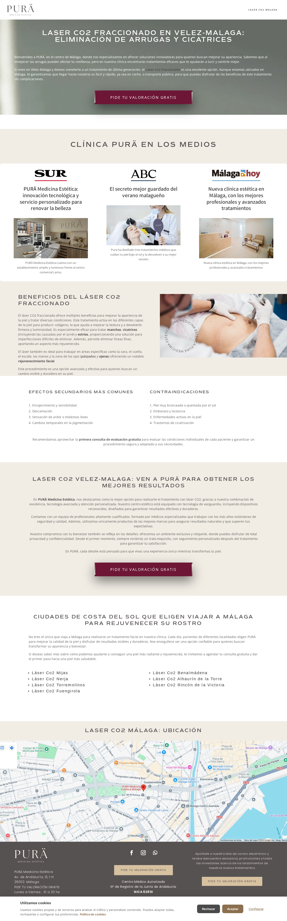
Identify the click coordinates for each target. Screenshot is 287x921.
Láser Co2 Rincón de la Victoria (189, 685)
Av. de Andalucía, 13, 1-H (34, 877)
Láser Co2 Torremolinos (58, 685)
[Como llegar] (143, 791)
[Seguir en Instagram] (143, 853)
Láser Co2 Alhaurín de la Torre (187, 679)
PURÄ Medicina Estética (33, 872)
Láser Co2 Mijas (50, 673)
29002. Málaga (26, 882)
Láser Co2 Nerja (50, 679)
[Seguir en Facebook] (132, 853)
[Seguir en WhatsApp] (155, 853)
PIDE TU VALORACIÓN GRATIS (143, 97)
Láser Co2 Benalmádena (180, 673)
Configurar (256, 909)
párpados (88, 356)
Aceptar (232, 909)
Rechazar (208, 909)
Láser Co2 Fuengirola (56, 691)
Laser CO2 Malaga (263, 9)
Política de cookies (93, 914)
